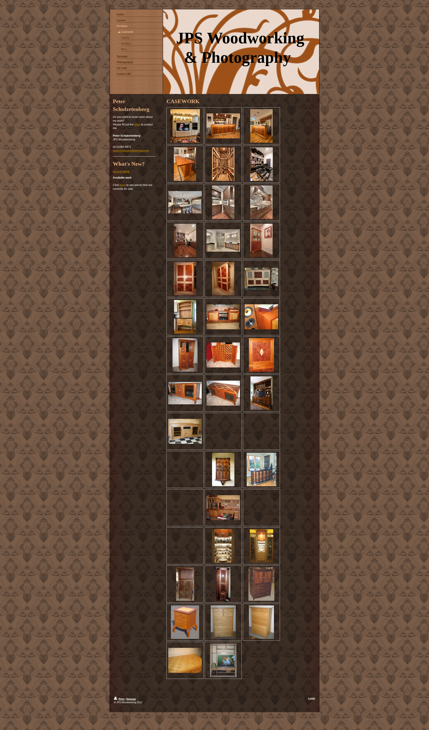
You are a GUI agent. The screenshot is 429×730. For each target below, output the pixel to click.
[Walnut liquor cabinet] (185, 584)
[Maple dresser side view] (261, 622)
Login (311, 698)
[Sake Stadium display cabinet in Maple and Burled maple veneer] (261, 546)
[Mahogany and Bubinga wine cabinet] (185, 355)
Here (123, 185)
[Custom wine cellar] (223, 164)
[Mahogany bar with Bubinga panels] (223, 125)
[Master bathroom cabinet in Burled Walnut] (223, 240)
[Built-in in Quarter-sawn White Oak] (261, 393)
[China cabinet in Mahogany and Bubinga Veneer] (261, 240)
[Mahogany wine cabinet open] (223, 354)
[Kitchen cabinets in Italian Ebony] (185, 202)
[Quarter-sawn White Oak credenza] (185, 431)
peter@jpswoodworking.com (131, 150)
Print (121, 699)
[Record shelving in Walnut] (261, 164)
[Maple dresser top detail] (185, 660)
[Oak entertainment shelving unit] (223, 660)
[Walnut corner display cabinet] (223, 584)
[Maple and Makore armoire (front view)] (185, 278)
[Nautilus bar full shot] (261, 469)
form (137, 124)
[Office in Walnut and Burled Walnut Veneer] (185, 240)
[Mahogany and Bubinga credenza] (185, 393)
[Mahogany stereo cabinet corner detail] (261, 316)
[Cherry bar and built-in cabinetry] (223, 507)
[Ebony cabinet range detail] (261, 202)
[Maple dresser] (223, 622)
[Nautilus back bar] (223, 469)
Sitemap (131, 699)
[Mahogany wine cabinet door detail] (261, 355)
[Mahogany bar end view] (185, 164)
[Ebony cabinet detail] (223, 202)
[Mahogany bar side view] (261, 126)
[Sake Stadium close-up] (223, 546)
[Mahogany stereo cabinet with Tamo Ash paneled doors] (223, 316)
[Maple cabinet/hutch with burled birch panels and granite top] (185, 317)
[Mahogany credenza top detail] (223, 393)
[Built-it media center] (185, 126)
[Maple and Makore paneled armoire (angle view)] (223, 278)
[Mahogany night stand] (185, 622)
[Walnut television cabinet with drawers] (261, 584)
